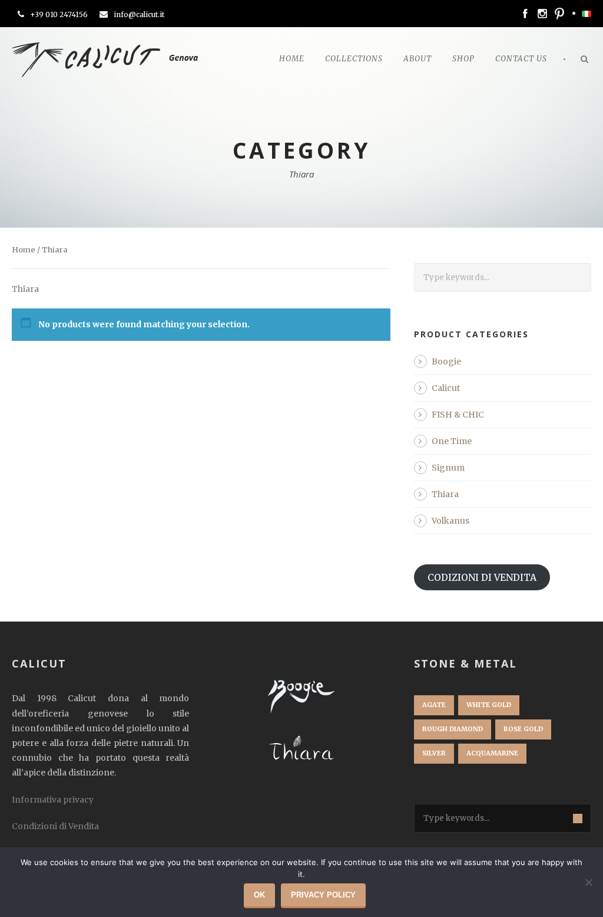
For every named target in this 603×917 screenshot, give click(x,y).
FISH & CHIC (458, 414)
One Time (452, 441)
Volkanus (450, 520)
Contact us (521, 59)
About (417, 59)
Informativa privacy (53, 799)
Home (291, 59)
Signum (448, 467)
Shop (463, 59)
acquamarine (492, 753)
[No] (588, 882)
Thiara (445, 494)
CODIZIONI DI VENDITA (482, 577)
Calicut (446, 388)
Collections (354, 59)
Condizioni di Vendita (55, 826)
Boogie (446, 361)
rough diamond (452, 729)
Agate (434, 705)
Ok (259, 894)
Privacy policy (323, 894)
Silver (434, 753)
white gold (488, 705)
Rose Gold (523, 729)
